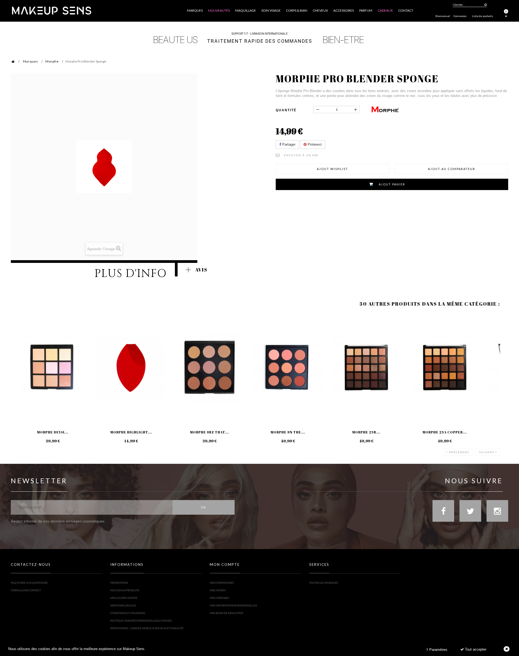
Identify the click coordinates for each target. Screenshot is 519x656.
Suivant (486, 452)
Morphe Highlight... (131, 432)
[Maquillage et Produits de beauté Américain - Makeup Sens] (51, 10)
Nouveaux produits (124, 590)
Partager (288, 144)
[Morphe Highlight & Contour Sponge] (131, 367)
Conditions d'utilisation (127, 613)
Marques (30, 61)
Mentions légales (123, 605)
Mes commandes (222, 582)
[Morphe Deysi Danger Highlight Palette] (52, 367)
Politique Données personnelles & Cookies (141, 620)
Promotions (119, 582)
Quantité (286, 110)
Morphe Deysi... (52, 432)
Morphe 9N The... (288, 432)
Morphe (52, 61)
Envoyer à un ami (301, 155)
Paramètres (437, 650)
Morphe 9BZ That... (209, 432)
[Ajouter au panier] (21, 336)
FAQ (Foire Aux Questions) (29, 582)
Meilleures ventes (123, 597)
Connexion (460, 16)
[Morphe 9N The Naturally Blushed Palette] (287, 367)
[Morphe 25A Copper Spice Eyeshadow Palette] (444, 367)
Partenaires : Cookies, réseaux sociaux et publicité (147, 628)
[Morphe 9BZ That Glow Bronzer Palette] (209, 367)
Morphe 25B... (366, 432)
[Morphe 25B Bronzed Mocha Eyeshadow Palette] (366, 367)
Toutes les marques (323, 582)
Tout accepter (475, 649)
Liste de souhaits (482, 16)
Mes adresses (219, 597)
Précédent (459, 452)
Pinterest (314, 144)
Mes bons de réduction (226, 613)
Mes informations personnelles (233, 605)
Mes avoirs (217, 590)
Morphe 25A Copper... (444, 432)
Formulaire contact (26, 590)
